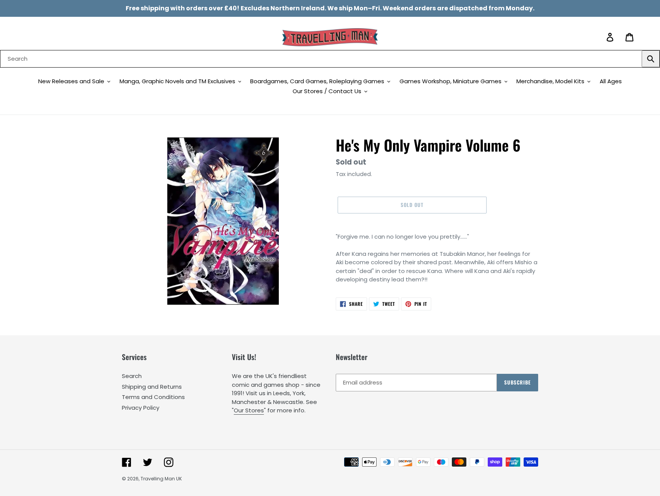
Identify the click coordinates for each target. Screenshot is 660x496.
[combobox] (330, 58)
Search (132, 376)
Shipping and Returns (152, 387)
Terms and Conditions (153, 397)
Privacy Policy (140, 408)
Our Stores (249, 410)
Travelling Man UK (161, 478)
